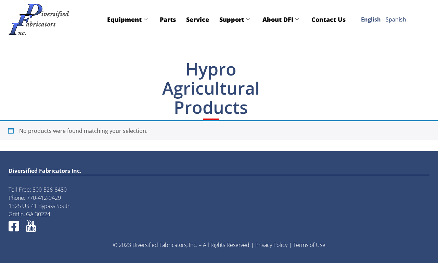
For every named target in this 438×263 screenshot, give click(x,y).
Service (197, 19)
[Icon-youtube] (31, 226)
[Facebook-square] (14, 226)
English (371, 19)
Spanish (396, 19)
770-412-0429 (44, 198)
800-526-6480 (50, 189)
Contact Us (328, 19)
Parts (168, 19)
